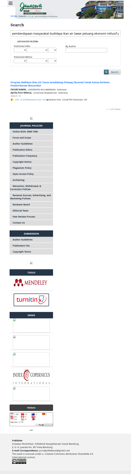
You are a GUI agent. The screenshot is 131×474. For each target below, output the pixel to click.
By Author (71, 46)
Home (14, 16)
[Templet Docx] (31, 262)
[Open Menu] (10, 3)
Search (114, 72)
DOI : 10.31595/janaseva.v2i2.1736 (30, 100)
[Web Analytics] (31, 429)
